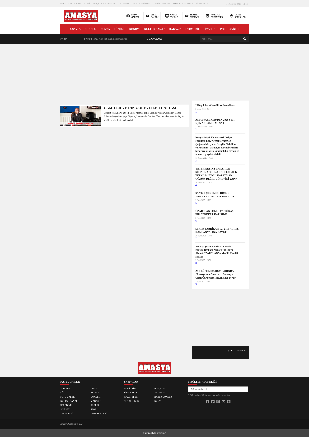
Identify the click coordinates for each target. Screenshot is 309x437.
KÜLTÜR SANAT (154, 29)
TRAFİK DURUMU (161, 4)
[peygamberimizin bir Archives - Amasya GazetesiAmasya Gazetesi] (80, 15)
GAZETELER (124, 4)
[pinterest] (228, 402)
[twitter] (213, 402)
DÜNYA (105, 29)
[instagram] (218, 402)
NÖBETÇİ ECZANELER (183, 4)
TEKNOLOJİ (154, 38)
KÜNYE (158, 401)
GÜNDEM (91, 29)
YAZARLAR (110, 4)
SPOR (222, 29)
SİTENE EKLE (202, 4)
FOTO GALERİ (66, 4)
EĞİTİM (119, 29)
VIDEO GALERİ (83, 4)
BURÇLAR (97, 4)
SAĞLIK (234, 29)
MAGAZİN (175, 29)
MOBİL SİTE (130, 388)
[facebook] (207, 402)
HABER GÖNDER (163, 397)
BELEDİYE (66, 405)
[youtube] (223, 402)
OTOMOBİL (192, 29)
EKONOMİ (133, 29)
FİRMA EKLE (131, 392)
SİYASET (209, 29)
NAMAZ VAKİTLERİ (141, 4)
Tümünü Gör (240, 351)
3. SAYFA (75, 29)
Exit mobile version (154, 433)
